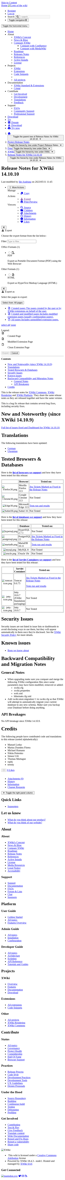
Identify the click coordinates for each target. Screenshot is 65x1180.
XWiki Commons (37, 392)
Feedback (19, 102)
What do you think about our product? (27, 819)
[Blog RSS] (26, 1176)
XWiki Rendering (16, 1022)
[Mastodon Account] (9, 1176)
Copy (26, 193)
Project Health (15, 1051)
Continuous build (16, 1104)
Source (27, 207)
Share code (13, 1144)
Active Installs (21, 60)
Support (11, 883)
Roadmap (19, 51)
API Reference (15, 961)
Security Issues (15, 372)
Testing (11, 1106)
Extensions (19, 71)
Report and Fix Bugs (18, 1139)
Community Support (24, 111)
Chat (10, 894)
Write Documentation (18, 1136)
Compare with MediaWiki (33, 48)
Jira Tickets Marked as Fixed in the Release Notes (45, 488)
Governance (14, 1048)
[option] (36, 258)
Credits (11, 387)
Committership (15, 1054)
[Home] (9, 133)
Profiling (12, 1112)
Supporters (13, 806)
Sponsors (12, 897)
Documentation (15, 885)
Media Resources (16, 865)
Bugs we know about (18, 650)
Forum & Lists (15, 891)
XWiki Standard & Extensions (29, 85)
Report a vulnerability (18, 1141)
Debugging (13, 1109)
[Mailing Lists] (22, 1176)
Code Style (13, 1074)
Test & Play (13, 1127)
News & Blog (21, 40)
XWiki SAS (26, 1163)
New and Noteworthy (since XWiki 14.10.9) (30, 364)
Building (12, 1101)
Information (29, 219)
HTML (11, 277)
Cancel (15, 353)
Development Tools (17, 1080)
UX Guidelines (15, 1083)
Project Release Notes (18, 142)
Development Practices (19, 1077)
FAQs (17, 108)
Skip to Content (9, 2)
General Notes (21, 381)
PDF (10, 255)
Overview (13, 984)
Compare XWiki (22, 43)
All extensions (15, 1005)
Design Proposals (16, 1086)
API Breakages (21, 384)
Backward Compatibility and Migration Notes (30, 378)
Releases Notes (21, 54)
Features (12, 987)
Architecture (14, 955)
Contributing (14, 1124)
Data (10, 148)
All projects (19, 79)
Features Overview (17, 922)
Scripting (12, 958)
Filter (4, 241)
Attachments (29, 213)
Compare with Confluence (33, 45)
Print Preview (30, 201)
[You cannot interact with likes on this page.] (3, 770)
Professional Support (24, 114)
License (18, 62)
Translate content (16, 1133)
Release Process (16, 1071)
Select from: (13, 303)
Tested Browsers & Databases (22, 370)
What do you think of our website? (25, 822)
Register (12, 10)
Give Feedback (15, 1130)
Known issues (15, 375)
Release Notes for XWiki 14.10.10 (25, 154)
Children (28, 210)
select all (5, 325)
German (12, 448)
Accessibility (14, 870)
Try (9, 119)
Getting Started (15, 917)
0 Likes (11, 770)
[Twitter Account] (19, 1176)
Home (11, 31)
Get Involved (20, 94)
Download (13, 116)
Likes (26, 221)
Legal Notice (14, 868)
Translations (20, 99)
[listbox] (32, 265)
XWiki (17, 68)
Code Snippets (21, 74)
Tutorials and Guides (18, 964)
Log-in (11, 13)
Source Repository (17, 1098)
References (19, 57)
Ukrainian (13, 451)
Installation (13, 937)
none (13, 325)
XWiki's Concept (22, 37)
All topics (12, 920)
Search (11, 16)
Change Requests (16, 787)
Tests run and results (40, 505)
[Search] (17, 16)
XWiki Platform (24, 395)
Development (20, 97)
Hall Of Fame (14, 1056)
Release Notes (15, 853)
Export (27, 199)
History (27, 216)
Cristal (17, 88)
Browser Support (16, 1059)
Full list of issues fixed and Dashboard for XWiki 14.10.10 (30, 427)
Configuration (14, 940)
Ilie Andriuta (25, 181)
